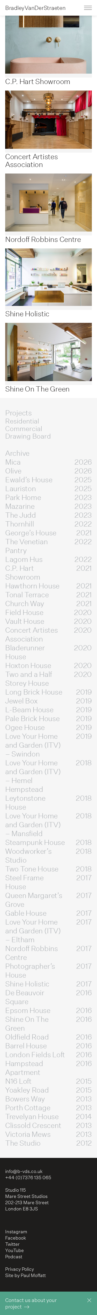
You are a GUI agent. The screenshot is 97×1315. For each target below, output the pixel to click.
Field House (48, 612)
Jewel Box (48, 701)
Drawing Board (28, 436)
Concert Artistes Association (48, 634)
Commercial (23, 428)
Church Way (48, 603)
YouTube (14, 1250)
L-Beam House (48, 709)
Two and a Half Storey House (48, 678)
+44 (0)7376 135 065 (28, 1177)
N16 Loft (48, 1081)
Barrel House (48, 1046)
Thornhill (48, 524)
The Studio (48, 1143)
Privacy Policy (19, 1269)
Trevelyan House (48, 1116)
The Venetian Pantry (48, 546)
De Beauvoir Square (48, 997)
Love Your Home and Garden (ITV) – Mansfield (48, 825)
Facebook (15, 1238)
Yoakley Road (48, 1090)
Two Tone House (48, 869)
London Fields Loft (48, 1054)
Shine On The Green (48, 1023)
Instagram (16, 1231)
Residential (22, 421)
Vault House (48, 621)
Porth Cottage (48, 1108)
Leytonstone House (48, 802)
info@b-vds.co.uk (24, 1171)
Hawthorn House (48, 586)
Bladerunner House (48, 652)
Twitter (12, 1244)
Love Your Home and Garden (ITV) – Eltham (48, 931)
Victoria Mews (48, 1134)
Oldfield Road (48, 1037)
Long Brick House (48, 692)
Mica (48, 462)
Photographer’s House (48, 970)
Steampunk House (48, 842)
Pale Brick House (48, 718)
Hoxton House (48, 665)
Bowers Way (48, 1099)
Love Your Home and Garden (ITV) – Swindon (48, 745)
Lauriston (48, 488)
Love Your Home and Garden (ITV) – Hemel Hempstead (48, 776)
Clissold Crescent (48, 1125)
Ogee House (48, 727)
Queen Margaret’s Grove (48, 899)
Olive (48, 471)
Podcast (13, 1256)
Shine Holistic (48, 984)
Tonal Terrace (48, 595)
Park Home (48, 497)
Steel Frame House (48, 882)
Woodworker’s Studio (48, 855)
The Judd (48, 515)
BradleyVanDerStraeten (35, 7)
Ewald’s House (48, 480)
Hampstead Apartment (48, 1067)
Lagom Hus (48, 559)
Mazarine (48, 506)
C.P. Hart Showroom (48, 572)
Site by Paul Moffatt (25, 1275)
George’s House (48, 533)
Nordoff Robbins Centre (48, 952)
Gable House (48, 913)
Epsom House (48, 1010)
